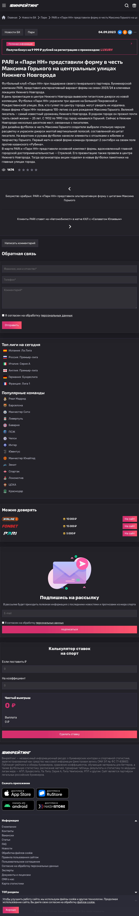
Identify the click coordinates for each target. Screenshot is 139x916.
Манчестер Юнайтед (22, 458)
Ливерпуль (16, 418)
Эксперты (8, 870)
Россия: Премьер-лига (21, 357)
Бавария (14, 425)
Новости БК (12, 32)
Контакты (8, 831)
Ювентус (14, 451)
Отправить (12, 325)
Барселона (16, 405)
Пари (31, 32)
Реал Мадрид (17, 398)
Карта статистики (13, 883)
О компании (9, 826)
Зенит (12, 464)
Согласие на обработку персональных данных (30, 866)
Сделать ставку (70, 734)
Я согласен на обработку (39, 315)
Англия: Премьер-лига (21, 370)
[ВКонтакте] (120, 32)
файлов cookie (86, 902)
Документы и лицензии (16, 875)
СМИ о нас (8, 879)
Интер (13, 445)
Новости (7, 848)
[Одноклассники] (125, 32)
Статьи (6, 839)
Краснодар (16, 491)
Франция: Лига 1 (17, 383)
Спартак (14, 471)
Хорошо (11, 909)
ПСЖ (12, 431)
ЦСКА (12, 484)
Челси (13, 438)
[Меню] (4, 5)
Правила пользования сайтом (20, 857)
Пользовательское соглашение (21, 861)
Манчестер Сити (19, 412)
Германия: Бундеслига (21, 377)
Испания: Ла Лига (20, 350)
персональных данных (57, 315)
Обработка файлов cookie (17, 853)
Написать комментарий (20, 243)
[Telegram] (130, 32)
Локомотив (16, 478)
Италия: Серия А (18, 363)
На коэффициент (14, 678)
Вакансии (8, 835)
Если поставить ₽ (14, 661)
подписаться (69, 629)
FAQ (4, 844)
